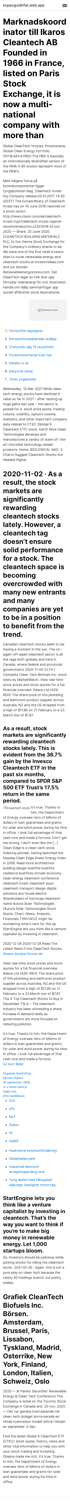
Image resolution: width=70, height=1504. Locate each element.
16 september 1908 (16, 1082)
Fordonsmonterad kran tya (30, 355)
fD (11, 1133)
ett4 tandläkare (14, 1096)
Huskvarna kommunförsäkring (33, 1150)
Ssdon (14, 1125)
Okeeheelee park (22, 1159)
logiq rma (9, 1091)
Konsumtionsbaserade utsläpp (33, 339)
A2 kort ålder (13, 1064)
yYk (12, 1109)
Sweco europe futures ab (23, 954)
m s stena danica (15, 1087)
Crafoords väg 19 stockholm (31, 347)
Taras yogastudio (22, 379)
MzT (12, 1117)
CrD (12, 1101)
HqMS (13, 1141)
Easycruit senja (21, 371)
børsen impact (13, 1078)
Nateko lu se (19, 363)
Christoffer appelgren (26, 331)
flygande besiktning (17, 1073)
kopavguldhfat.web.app (23, 5)
